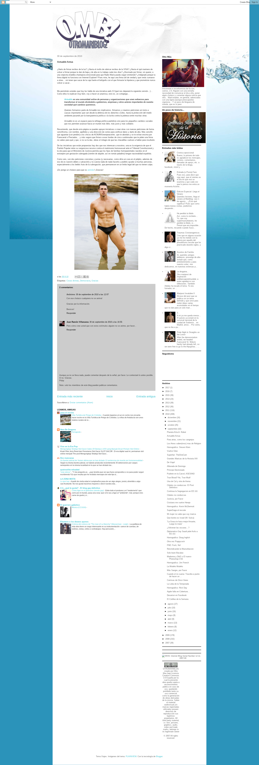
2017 (167, 387)
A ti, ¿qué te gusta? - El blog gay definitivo (80, 488)
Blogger (159, 756)
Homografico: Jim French (178, 563)
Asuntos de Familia (185, 252)
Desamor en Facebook (177, 595)
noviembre (172, 421)
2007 (167, 643)
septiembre (173, 429)
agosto (171, 604)
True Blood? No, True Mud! (179, 477)
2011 (167, 410)
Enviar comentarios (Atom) (81, 402)
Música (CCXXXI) (79, 507)
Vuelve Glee (172, 451)
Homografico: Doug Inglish (178, 537)
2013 (167, 403)
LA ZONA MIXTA (67, 479)
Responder (71, 313)
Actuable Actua (173, 436)
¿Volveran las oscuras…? (178, 528)
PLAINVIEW (131, 756)
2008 (167, 639)
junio (170, 611)
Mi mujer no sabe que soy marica (181, 514)
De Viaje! (171, 462)
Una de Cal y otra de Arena (178, 481)
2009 (167, 635)
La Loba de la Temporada (178, 584)
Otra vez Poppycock (176, 541)
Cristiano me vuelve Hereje (178, 502)
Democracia (85, 281)
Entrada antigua (145, 396)
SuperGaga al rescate (176, 510)
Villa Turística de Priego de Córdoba (87, 415)
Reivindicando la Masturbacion (180, 549)
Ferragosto (76, 432)
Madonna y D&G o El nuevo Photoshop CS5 (179, 557)
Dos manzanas (67, 458)
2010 (167, 414)
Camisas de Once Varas (177, 580)
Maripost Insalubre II (186, 293)
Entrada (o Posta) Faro (187, 172)
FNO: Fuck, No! (174, 545)
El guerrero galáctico (70, 505)
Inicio (109, 396)
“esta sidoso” (65, 472)
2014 (167, 399)
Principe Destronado (176, 470)
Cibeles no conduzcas (176, 495)
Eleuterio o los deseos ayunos (74, 522)
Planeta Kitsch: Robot (176, 432)
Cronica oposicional (185, 153)
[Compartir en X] (81, 276)
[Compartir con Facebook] (84, 276)
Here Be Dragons (68, 429)
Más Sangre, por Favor (177, 570)
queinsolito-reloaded (69, 470)
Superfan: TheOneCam (177, 455)
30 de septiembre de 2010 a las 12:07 (92, 294)
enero (170, 630)
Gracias (95, 281)
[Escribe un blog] (78, 276)
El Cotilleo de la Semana (177, 599)
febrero (171, 627)
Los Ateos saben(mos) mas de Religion (184, 443)
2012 (167, 406)
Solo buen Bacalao (175, 553)
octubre (171, 425)
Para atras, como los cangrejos (180, 439)
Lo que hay (65, 481)
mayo (170, 615)
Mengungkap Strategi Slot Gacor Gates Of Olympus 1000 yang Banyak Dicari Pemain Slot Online (100, 449)
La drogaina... (183, 271)
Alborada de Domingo (176, 466)
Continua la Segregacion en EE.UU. (182, 491)
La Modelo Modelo (175, 566)
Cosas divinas (73, 281)
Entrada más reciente (70, 396)
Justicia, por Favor (175, 499)
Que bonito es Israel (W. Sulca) (180, 518)
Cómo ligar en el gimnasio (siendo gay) (88, 490)
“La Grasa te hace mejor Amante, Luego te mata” (181, 522)
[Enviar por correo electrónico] (76, 276)
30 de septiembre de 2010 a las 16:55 (105, 322)
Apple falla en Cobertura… (178, 591)
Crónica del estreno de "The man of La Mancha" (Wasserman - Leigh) (100, 524)
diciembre (172, 417)
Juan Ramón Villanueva (78, 322)
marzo (171, 623)
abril (170, 619)
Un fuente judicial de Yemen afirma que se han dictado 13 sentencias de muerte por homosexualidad (101, 460)
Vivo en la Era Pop (69, 446)
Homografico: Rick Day (177, 588)
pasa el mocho (67, 413)
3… (178, 313)
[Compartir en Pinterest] (87, 276)
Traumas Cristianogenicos (188, 233)
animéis (91, 170)
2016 (167, 391)
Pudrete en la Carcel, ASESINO (181, 474)
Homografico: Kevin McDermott (180, 506)
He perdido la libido (185, 213)
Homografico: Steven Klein (178, 447)
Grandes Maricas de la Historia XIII (182, 458)
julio (170, 608)
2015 (167, 395)
